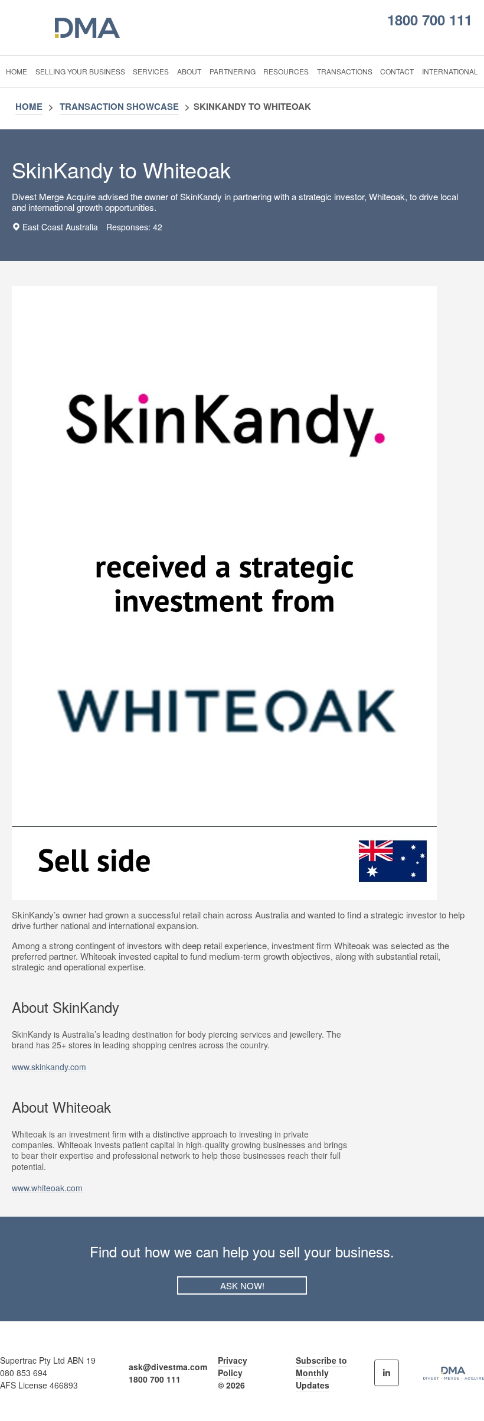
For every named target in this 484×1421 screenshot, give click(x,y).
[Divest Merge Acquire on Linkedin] (386, 1373)
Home (16, 71)
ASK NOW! (242, 1285)
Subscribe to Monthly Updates (321, 1372)
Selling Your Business (80, 71)
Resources (286, 71)
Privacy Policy (232, 1366)
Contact (397, 71)
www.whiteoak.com (47, 1188)
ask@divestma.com (168, 1367)
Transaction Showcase (119, 106)
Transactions (344, 71)
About (189, 71)
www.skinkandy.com (49, 1067)
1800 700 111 (429, 19)
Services (151, 71)
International (450, 71)
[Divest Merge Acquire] (93, 28)
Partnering (233, 71)
